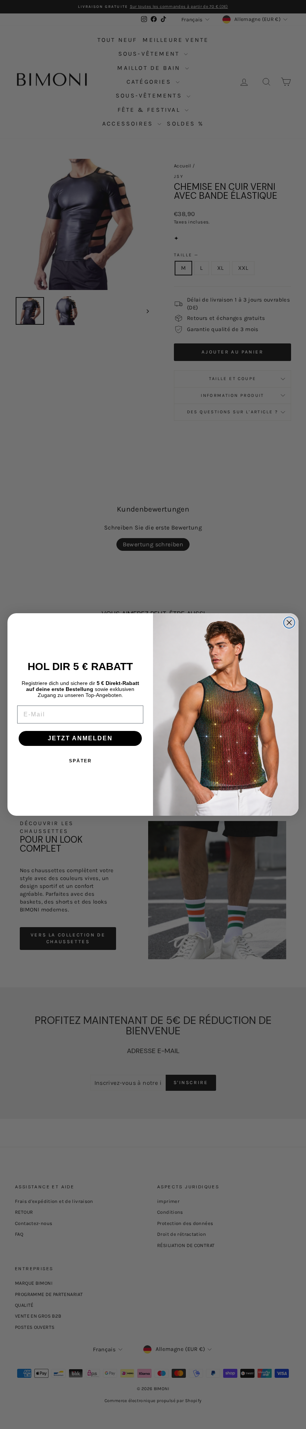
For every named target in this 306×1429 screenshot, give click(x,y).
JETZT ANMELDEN (80, 738)
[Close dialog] (289, 622)
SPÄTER (80, 760)
